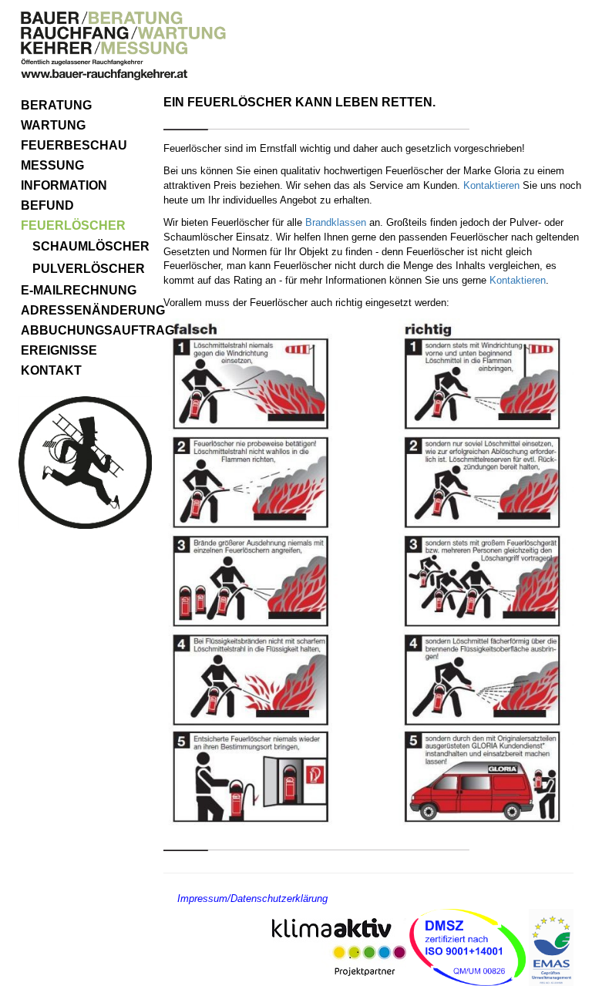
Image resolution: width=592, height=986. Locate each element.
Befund (47, 205)
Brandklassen (337, 222)
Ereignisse (59, 350)
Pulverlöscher (88, 268)
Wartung (53, 125)
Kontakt (51, 370)
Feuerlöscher (73, 225)
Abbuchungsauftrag (86, 330)
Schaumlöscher (91, 246)
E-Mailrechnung (78, 290)
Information (64, 185)
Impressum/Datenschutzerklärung (252, 898)
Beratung (56, 105)
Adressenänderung (86, 310)
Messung (52, 165)
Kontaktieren (493, 185)
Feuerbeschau (74, 145)
